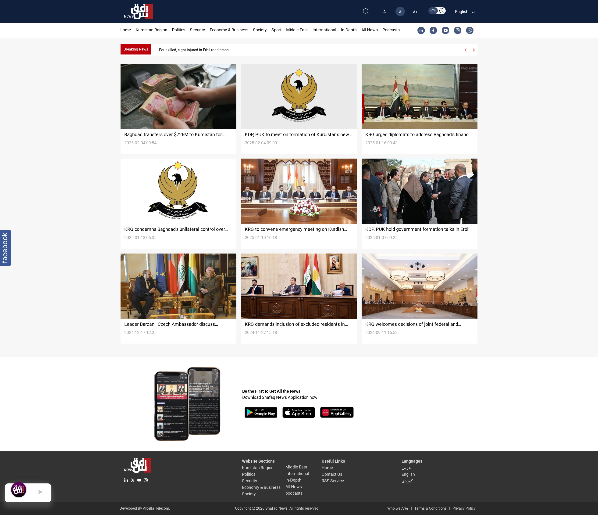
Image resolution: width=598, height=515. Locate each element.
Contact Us (332, 474)
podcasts (391, 29)
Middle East (297, 29)
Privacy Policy (464, 508)
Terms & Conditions (430, 508)
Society (260, 29)
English (408, 474)
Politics (178, 29)
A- (385, 12)
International (324, 29)
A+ (415, 12)
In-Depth (349, 29)
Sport (276, 29)
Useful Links (333, 461)
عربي (406, 467)
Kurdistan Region (151, 29)
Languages (412, 461)
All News (369, 29)
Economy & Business (229, 29)
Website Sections (258, 461)
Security (197, 29)
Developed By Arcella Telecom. (145, 508)
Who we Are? (398, 508)
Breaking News (136, 49)
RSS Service (333, 480)
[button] (465, 50)
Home (125, 29)
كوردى (407, 480)
